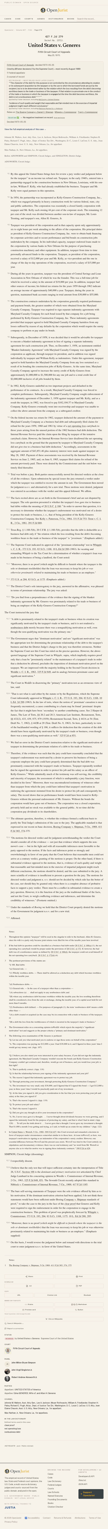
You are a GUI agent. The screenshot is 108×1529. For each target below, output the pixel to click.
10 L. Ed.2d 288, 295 (80, 1216)
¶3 (9, 225)
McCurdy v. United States (49, 100)
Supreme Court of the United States (57, 1338)
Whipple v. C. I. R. (52, 698)
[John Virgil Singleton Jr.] (7, 1371)
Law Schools (53, 1492)
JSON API (82, 1484)
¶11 (8, 529)
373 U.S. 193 (29, 549)
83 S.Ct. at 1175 (36, 579)
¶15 (8, 586)
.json (18, 1446)
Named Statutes (55, 1496)
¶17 (8, 619)
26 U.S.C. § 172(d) (46, 955)
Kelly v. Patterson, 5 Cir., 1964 (56, 518)
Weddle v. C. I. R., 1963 (23, 671)
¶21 (8, 742)
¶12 (8, 544)
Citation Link (52, 1295)
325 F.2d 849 (44, 671)
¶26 (8, 918)
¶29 (8, 1191)
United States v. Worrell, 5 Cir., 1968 (27, 1131)
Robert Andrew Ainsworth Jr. (24, 1377)
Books (70, 19)
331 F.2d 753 (80, 518)
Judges (41, 19)
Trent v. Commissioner (88, 112)
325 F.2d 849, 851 (33, 1180)
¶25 (8, 907)
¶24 (8, 837)
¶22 (8, 753)
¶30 (8, 1223)
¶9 (9, 474)
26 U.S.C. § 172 (74, 948)
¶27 (8, 1160)
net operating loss (77, 425)
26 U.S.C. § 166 (52, 506)
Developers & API (86, 1476)
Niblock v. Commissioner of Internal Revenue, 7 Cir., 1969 (41, 1184)
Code (18, 19)
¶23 (8, 818)
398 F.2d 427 (50, 1131)
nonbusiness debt (19, 627)
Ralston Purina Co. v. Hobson (51, 109)
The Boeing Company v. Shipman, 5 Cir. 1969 (29, 1265)
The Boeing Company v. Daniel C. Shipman (34, 112)
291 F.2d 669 (35, 523)
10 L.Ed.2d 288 (61, 549)
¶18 (8, 638)
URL (18, 1295)
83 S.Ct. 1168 (44, 549)
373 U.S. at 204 (19, 579)
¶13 (8, 564)
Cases (7, 19)
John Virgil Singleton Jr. (22, 1370)
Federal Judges (54, 1485)
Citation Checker (55, 1507)
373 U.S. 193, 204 (73, 698)
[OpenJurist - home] (54, 10)
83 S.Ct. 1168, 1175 (57, 1216)
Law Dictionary (54, 1481)
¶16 (8, 597)
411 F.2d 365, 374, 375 (61, 1265)
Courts (29, 19)
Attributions (80, 1518)
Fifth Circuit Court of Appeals (54, 52)
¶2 (9, 197)
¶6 (9, 337)
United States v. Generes (28, 1338)
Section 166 (28, 1171)
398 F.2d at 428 (83, 1148)
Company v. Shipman (75, 1199)
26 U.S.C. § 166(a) (83, 945)
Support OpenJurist (88, 1494)
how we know (59, 118)
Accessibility (32, 1518)
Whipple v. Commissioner (65, 112)
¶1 (9, 174)
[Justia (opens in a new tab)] (9, 1507)
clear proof (70, 1203)
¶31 (8, 1242)
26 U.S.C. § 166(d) (59, 951)
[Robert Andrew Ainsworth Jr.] (7, 1379)
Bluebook (87, 1295)
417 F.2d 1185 (80, 1184)
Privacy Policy (10, 1522)
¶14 (8, 579)
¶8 (9, 417)
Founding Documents (57, 1499)
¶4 (9, 273)
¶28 (8, 1167)
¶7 (9, 385)
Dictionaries (56, 19)
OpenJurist (8, 30)
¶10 (8, 497)
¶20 (8, 693)
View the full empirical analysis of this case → (25, 129)
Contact (46, 1518)
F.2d (30, 30)
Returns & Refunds (62, 1518)
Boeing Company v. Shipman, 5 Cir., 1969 (75, 826)
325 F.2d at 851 (68, 735)
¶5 (9, 301)
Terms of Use (95, 1518)
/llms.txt (82, 1480)
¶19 (8, 682)
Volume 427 (21, 30)
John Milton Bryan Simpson (24, 1363)
